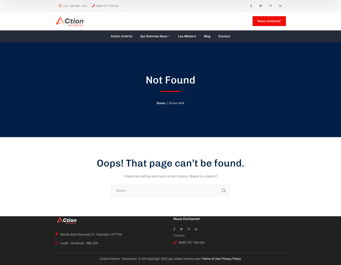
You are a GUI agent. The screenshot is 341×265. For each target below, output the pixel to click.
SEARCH (223, 190)
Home (161, 103)
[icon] (251, 6)
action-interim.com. (187, 259)
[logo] (71, 21)
